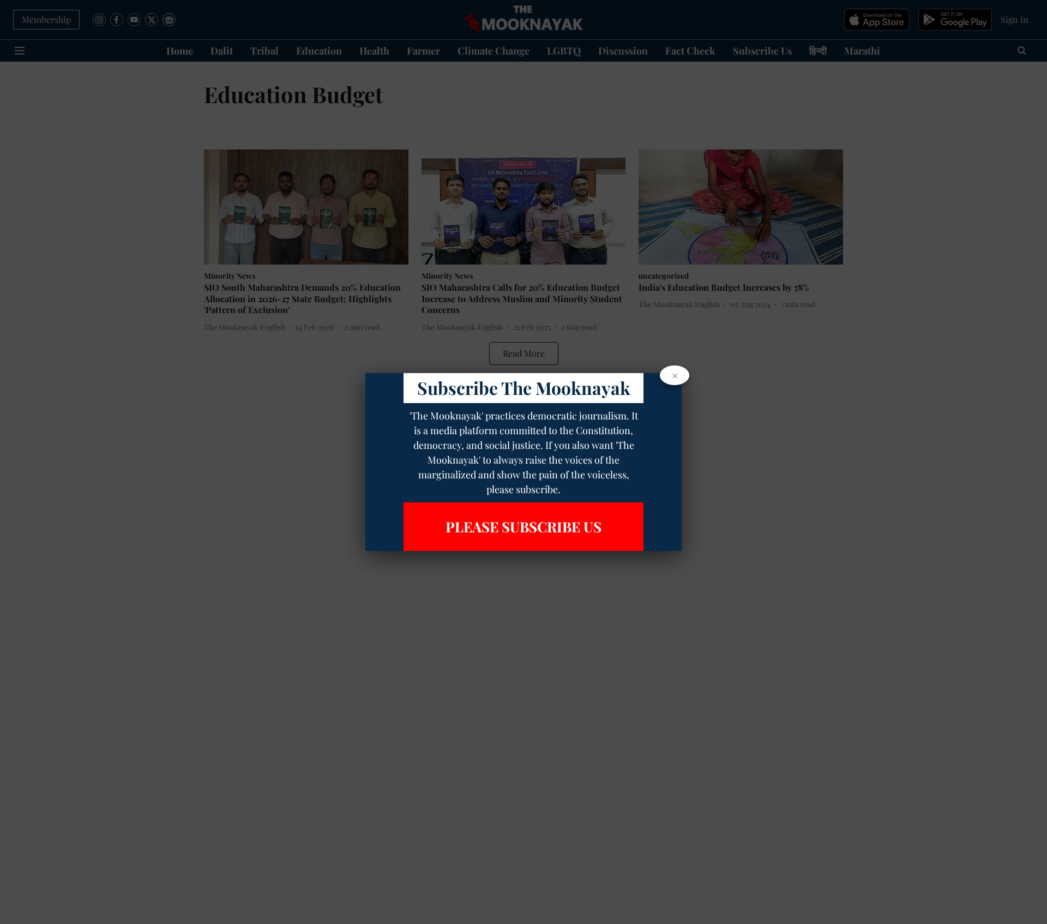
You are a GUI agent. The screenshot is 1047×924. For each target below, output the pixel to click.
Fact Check (690, 50)
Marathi (862, 50)
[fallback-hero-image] (306, 207)
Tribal (264, 50)
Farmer (423, 50)
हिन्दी (818, 50)
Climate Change (493, 50)
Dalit (221, 50)
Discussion (623, 50)
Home (179, 50)
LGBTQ (564, 50)
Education (319, 50)
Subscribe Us (762, 50)
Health (374, 50)
